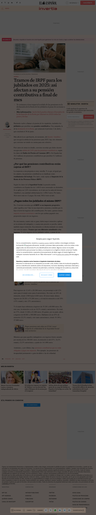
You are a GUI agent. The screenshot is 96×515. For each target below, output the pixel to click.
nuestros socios (44, 243)
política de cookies (63, 254)
